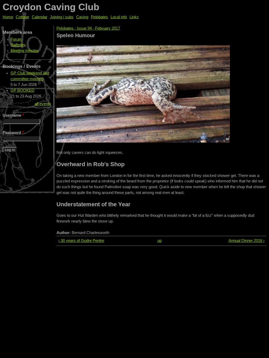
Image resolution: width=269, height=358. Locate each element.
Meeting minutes (25, 50)
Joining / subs (62, 17)
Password (13, 133)
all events (43, 104)
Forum (16, 39)
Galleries (18, 45)
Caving (82, 17)
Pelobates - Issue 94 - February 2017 (88, 28)
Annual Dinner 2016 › (247, 240)
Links (134, 17)
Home (8, 17)
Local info (119, 17)
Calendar (39, 17)
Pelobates (99, 17)
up (159, 240)
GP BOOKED (22, 90)
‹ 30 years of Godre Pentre (81, 240)
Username (13, 115)
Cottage (22, 17)
